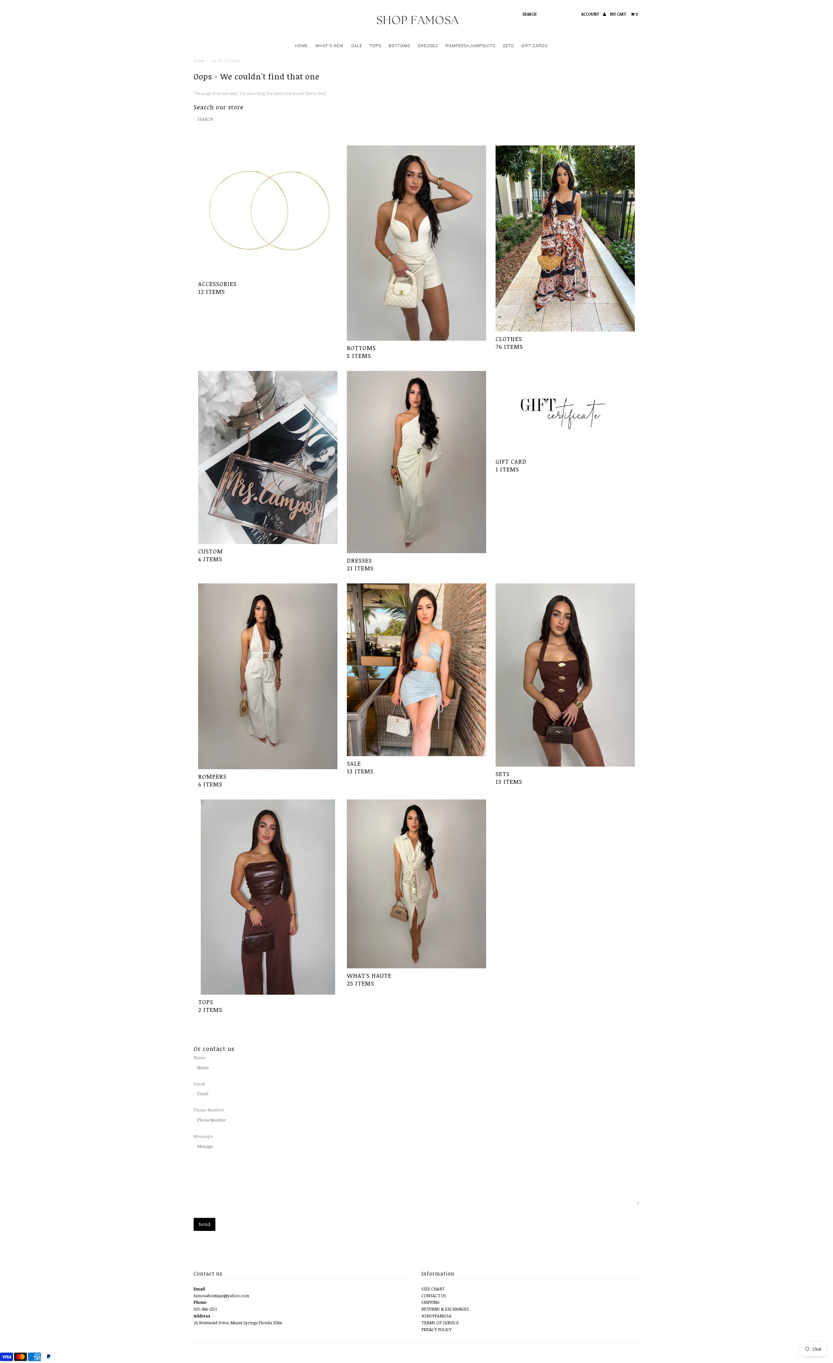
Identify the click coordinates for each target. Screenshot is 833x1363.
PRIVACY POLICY (436, 1329)
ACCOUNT (590, 14)
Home (199, 60)
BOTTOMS (399, 45)
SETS (508, 45)
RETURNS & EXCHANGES (445, 1309)
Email (199, 1084)
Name (200, 1057)
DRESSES (428, 45)
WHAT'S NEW (329, 45)
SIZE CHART (432, 1289)
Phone (200, 1302)
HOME (301, 45)
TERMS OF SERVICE (440, 1323)
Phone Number (209, 1110)
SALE (356, 45)
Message (203, 1136)
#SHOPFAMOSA (436, 1316)
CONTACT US (433, 1296)
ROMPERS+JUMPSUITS (470, 45)
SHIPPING (430, 1302)
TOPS (375, 45)
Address (202, 1316)
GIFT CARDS (534, 45)
